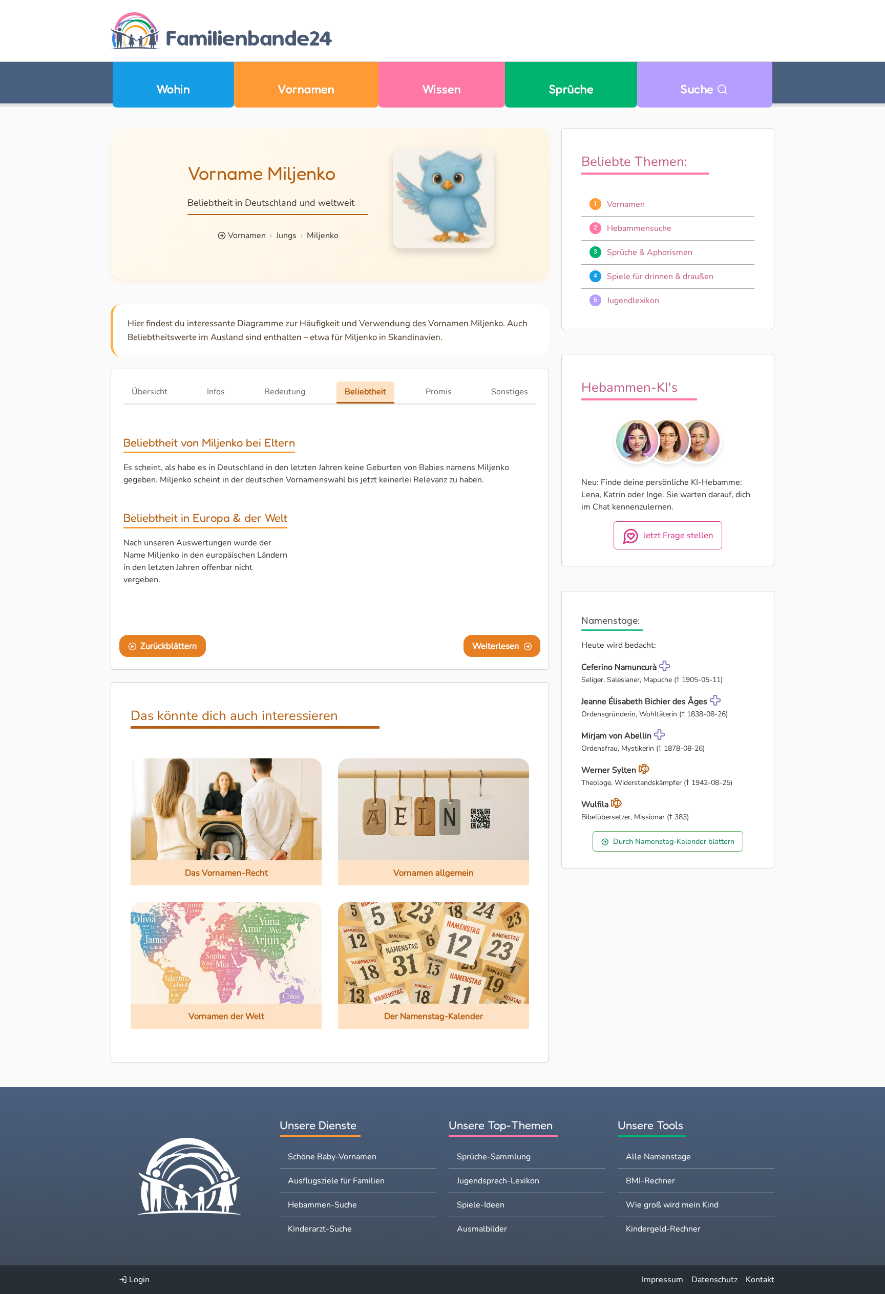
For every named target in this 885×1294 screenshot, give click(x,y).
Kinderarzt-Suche (320, 1229)
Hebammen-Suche (322, 1205)
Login (138, 1279)
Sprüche (571, 89)
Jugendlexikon (633, 300)
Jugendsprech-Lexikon (498, 1180)
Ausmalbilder (482, 1229)
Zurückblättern (168, 646)
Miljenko (323, 235)
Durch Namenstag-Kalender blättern (673, 841)
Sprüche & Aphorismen (649, 252)
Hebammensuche (639, 228)
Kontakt (760, 1279)
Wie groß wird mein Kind (672, 1205)
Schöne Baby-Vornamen (332, 1156)
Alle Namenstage (658, 1156)
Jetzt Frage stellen (678, 535)
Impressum (662, 1279)
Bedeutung (284, 391)
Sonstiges (509, 391)
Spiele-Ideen (480, 1205)
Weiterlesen (495, 646)
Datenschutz (714, 1279)
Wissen (442, 89)
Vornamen (306, 89)
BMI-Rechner (650, 1180)
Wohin (173, 89)
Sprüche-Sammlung (494, 1156)
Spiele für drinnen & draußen (660, 276)
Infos (216, 391)
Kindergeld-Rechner (663, 1229)
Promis (439, 391)
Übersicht (149, 391)
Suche (699, 89)
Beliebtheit (365, 391)
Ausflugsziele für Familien (336, 1180)
